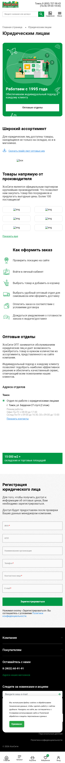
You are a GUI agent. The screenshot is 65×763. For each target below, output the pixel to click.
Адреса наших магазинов (16, 675)
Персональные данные (50, 733)
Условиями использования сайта (23, 713)
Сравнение (50, 16)
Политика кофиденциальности (46, 740)
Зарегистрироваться (32, 601)
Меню (59, 16)
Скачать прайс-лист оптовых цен (26, 151)
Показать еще (10, 236)
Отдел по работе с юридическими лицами (33, 400)
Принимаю (16, 724)
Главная (6, 760)
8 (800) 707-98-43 (51, 3)
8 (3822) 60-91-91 (13, 668)
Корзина (32, 760)
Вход (58, 760)
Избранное (45, 757)
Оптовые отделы (32, 107)
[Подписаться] (59, 694)
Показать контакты (18, 418)
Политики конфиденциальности (22, 614)
